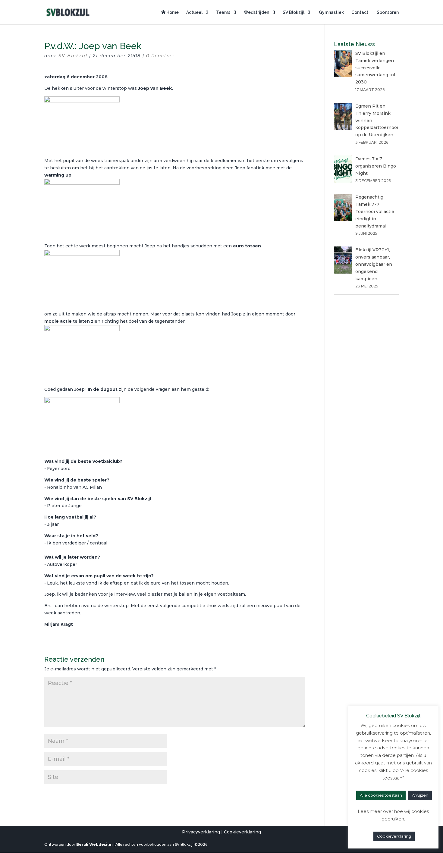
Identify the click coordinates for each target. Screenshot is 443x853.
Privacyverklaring (201, 832)
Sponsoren (387, 12)
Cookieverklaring (242, 832)
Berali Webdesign (94, 844)
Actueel (194, 12)
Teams (223, 12)
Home (172, 12)
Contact (359, 12)
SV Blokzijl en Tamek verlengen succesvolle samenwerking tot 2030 (375, 68)
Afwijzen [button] (420, 795)
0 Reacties (160, 55)
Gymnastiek (331, 12)
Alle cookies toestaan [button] (381, 795)
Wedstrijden (256, 12)
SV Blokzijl (293, 12)
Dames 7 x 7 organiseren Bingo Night (375, 166)
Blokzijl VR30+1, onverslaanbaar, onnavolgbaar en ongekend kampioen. (373, 264)
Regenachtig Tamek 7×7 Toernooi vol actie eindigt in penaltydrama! (374, 211)
